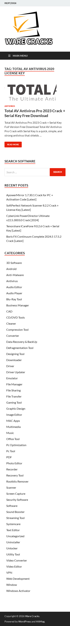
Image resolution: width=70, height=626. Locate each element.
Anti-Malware (15, 275)
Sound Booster (15, 511)
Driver (10, 366)
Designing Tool (15, 354)
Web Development (18, 578)
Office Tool (13, 439)
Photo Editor (14, 463)
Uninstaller (13, 542)
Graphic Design (15, 408)
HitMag (40, 621)
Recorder (12, 469)
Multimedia (13, 426)
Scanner (11, 487)
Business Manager (17, 305)
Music (10, 432)
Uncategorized (15, 536)
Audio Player (14, 293)
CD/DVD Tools (15, 317)
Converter (12, 335)
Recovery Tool (15, 475)
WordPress (24, 621)
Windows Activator (18, 590)
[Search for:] (35, 172)
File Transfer (14, 396)
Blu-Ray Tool (14, 299)
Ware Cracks (32, 616)
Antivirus (9, 106)
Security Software (17, 499)
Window (11, 584)
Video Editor (14, 566)
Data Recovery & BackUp (21, 341)
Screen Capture (15, 493)
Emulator (12, 378)
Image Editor (14, 414)
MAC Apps (13, 420)
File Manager (14, 384)
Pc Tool (10, 451)
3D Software (14, 262)
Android (11, 268)
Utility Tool (13, 554)
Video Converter (16, 560)
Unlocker (12, 548)
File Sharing (13, 390)
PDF (9, 457)
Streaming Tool (15, 518)
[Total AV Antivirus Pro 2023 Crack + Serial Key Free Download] (35, 94)
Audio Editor (14, 287)
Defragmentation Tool (19, 347)
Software (11, 505)
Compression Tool (17, 329)
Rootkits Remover (17, 481)
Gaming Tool (14, 402)
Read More (11, 144)
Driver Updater (15, 372)
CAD (9, 311)
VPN (9, 572)
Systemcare (13, 524)
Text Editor (13, 530)
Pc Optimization (16, 445)
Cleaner (11, 323)
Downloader (14, 360)
